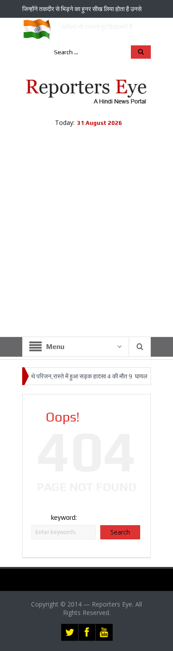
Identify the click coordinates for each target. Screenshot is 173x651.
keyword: (64, 517)
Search (120, 532)
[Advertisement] (86, 245)
